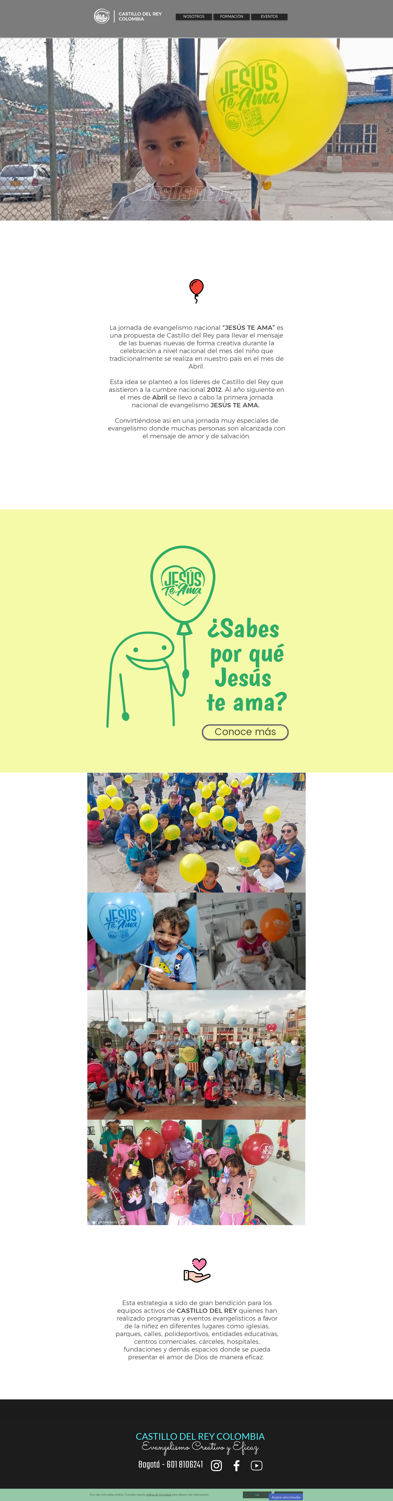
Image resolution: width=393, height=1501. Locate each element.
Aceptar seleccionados (286, 1497)
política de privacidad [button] (158, 1494)
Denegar (257, 1495)
